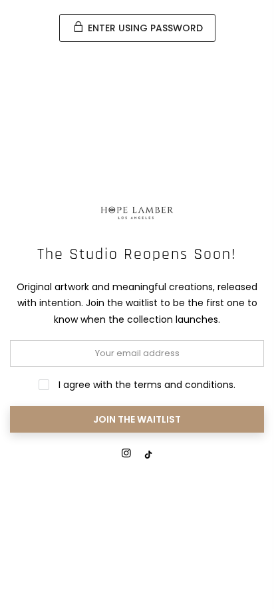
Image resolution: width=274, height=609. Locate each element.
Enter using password (144, 28)
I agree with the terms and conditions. (145, 384)
